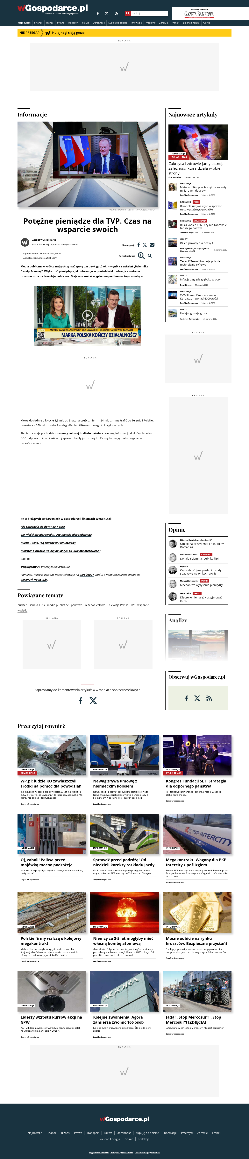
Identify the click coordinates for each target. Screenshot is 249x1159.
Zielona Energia (191, 22)
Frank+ (175, 22)
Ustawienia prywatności (147, 1152)
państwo (77, 605)
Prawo (60, 22)
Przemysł (150, 22)
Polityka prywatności (121, 1152)
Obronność (99, 22)
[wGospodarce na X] (107, 13)
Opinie (206, 22)
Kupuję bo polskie (117, 22)
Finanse (38, 22)
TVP (133, 605)
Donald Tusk (37, 605)
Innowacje (136, 22)
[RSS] (116, 13)
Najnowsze (24, 22)
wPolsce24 (87, 574)
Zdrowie (163, 22)
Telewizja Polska (117, 605)
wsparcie (143, 605)
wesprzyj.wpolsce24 (34, 579)
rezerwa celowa (95, 605)
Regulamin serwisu (99, 1152)
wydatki (22, 610)
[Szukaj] (128, 13)
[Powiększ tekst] (141, 255)
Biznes (49, 22)
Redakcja (143, 1139)
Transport (73, 22)
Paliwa (85, 22)
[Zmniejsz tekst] (150, 256)
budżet (22, 605)
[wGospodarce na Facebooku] (98, 13)
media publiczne (58, 605)
